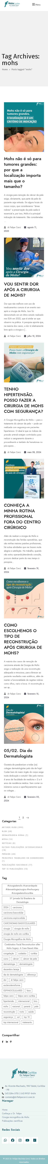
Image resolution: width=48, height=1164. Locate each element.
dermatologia (9, 964)
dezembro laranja (11, 969)
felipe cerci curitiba (26, 995)
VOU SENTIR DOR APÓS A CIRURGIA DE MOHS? (22, 289)
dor (5, 980)
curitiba (34, 953)
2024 (5, 907)
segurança (8, 1017)
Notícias (7, 843)
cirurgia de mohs (21, 928)
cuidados (22, 953)
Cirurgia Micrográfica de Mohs (17, 939)
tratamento (27, 1022)
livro (35, 1001)
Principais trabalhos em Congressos (23, 858)
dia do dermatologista (13, 974)
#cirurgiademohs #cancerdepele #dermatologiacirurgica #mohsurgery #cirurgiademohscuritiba (22, 889)
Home (5, 69)
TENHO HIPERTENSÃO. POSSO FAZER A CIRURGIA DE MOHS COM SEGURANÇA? (23, 400)
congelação (8, 953)
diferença (31, 974)
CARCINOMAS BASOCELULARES (19, 923)
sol (18, 1017)
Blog (4, 831)
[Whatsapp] (5, 1140)
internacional (23, 1001)
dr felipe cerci (17, 980)
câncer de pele (30, 958)
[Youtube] (27, 1140)
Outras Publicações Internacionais (22, 847)
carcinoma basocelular (13, 912)
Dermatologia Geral (13, 835)
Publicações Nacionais (15, 865)
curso (5, 958)
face (29, 990)
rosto (21, 1011)
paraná (27, 1006)
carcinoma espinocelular (14, 918)
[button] (36, 4)
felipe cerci (8, 995)
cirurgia (6, 928)
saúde (31, 1011)
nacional (16, 1006)
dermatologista (25, 964)
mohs (5, 1006)
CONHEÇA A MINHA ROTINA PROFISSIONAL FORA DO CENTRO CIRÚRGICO (22, 516)
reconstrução (9, 1011)
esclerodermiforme (11, 985)
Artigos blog (9, 827)
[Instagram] (20, 1140)
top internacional (10, 1022)
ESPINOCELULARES (12, 990)
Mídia (5, 839)
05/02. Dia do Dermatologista (18, 753)
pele (36, 1006)
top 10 (27, 1017)
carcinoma (17, 907)
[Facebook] (12, 1140)
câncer (16, 958)
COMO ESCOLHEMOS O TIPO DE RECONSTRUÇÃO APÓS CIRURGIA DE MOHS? (23, 639)
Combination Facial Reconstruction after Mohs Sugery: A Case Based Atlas (22, 946)
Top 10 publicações (12, 869)
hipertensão (8, 1001)
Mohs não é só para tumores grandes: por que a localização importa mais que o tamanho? (22, 173)
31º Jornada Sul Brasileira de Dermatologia (22, 900)
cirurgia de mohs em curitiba (16, 933)
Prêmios (6, 854)
